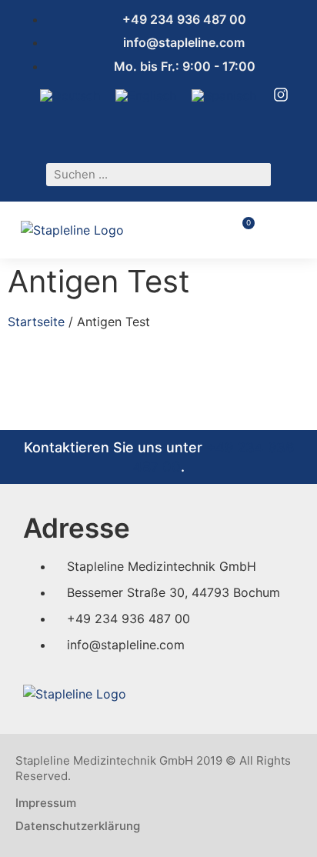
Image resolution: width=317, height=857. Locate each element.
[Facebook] (137, 131)
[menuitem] (70, 95)
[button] (285, 229)
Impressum (45, 802)
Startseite (36, 321)
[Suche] (259, 174)
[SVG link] (281, 94)
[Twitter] (191, 131)
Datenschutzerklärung (77, 826)
